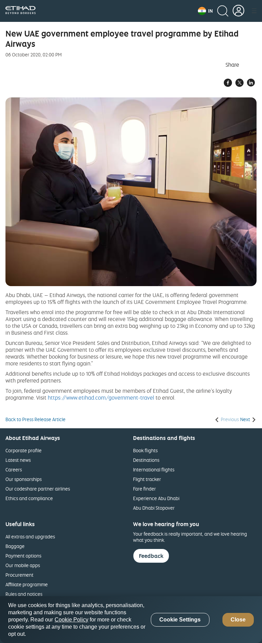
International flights (153, 469)
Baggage (15, 546)
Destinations (146, 460)
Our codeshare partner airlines (37, 488)
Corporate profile (23, 450)
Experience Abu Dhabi (156, 498)
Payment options (23, 555)
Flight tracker (147, 479)
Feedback (151, 556)
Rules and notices (23, 594)
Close (238, 619)
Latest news (18, 460)
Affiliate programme (26, 584)
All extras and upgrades (30, 536)
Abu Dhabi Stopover (154, 508)
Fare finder (144, 488)
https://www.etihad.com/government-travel (101, 397)
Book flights (145, 450)
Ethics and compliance (29, 498)
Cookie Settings (180, 619)
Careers (13, 469)
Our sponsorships (23, 479)
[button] (205, 11)
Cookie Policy (71, 619)
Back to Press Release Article (35, 419)
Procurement (19, 575)
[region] (131, 619)
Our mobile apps (22, 565)
